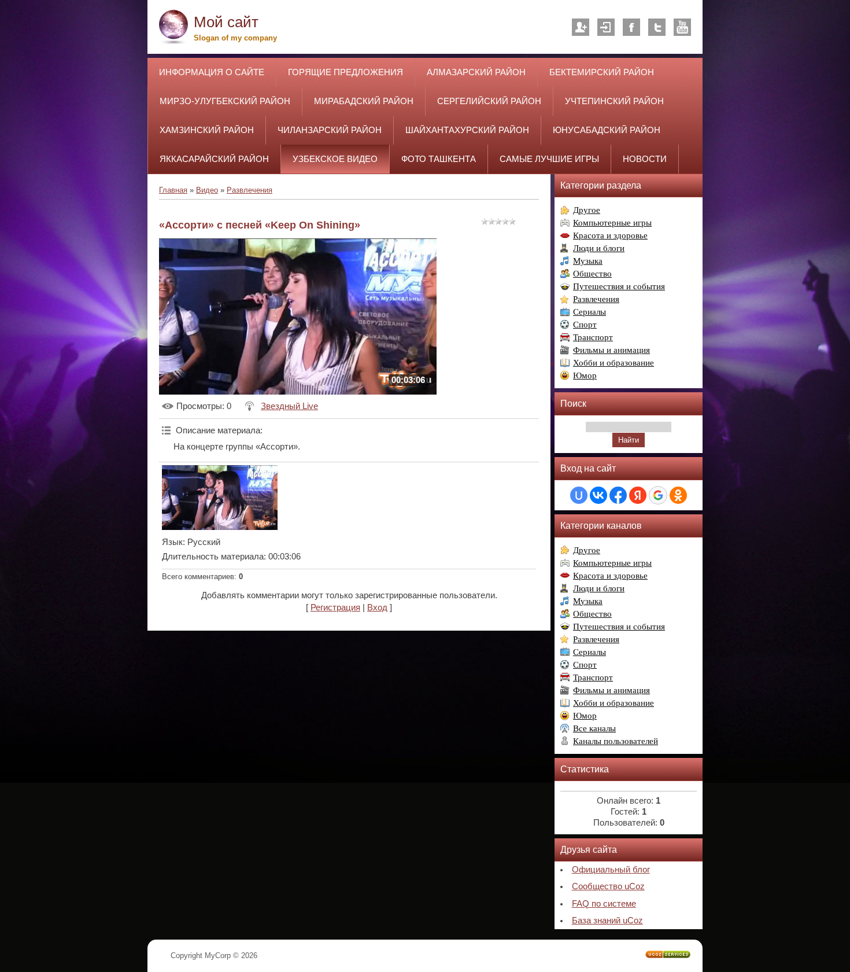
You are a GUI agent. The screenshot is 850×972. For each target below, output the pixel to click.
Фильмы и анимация (611, 350)
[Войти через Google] (658, 495)
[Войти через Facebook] (618, 495)
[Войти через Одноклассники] (678, 495)
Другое (586, 210)
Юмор (585, 375)
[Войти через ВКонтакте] (598, 495)
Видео (207, 190)
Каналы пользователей (615, 741)
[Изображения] (220, 498)
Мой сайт (226, 22)
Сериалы (589, 311)
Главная (173, 190)
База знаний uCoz (607, 920)
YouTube (682, 27)
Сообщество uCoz (608, 886)
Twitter (657, 27)
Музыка (588, 261)
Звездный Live (289, 406)
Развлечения (249, 190)
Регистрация (580, 27)
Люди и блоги (598, 248)
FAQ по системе (604, 903)
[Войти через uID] (578, 495)
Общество (592, 273)
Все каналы (594, 728)
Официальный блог (611, 869)
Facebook (631, 27)
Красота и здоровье (610, 235)
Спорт (585, 324)
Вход (606, 27)
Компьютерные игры (612, 222)
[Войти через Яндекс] (637, 495)
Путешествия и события (619, 286)
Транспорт (593, 337)
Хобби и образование (613, 362)
